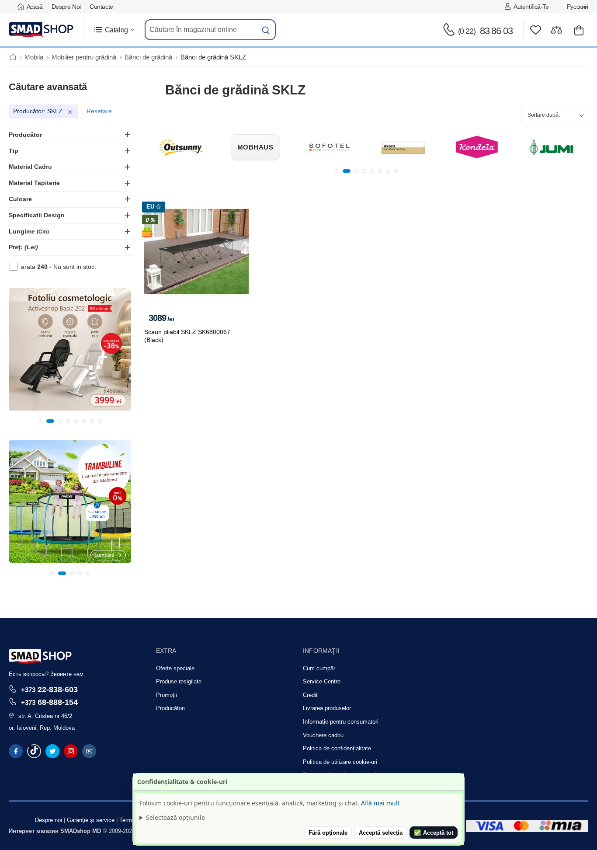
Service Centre (321, 681)
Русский (577, 6)
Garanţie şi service (91, 820)
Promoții (166, 695)
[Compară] (556, 29)
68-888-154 (49, 702)
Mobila (33, 57)
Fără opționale (328, 832)
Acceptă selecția (381, 832)
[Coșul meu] (579, 30)
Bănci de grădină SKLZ (213, 57)
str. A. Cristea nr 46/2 (45, 716)
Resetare (99, 111)
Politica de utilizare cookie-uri (340, 762)
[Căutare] (266, 29)
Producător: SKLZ (37, 111)
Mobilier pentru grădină (84, 57)
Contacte (101, 6)
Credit (310, 695)
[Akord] (403, 147)
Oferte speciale (175, 668)
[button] (114, 30)
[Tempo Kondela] (477, 147)
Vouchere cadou (323, 735)
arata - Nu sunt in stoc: (58, 266)
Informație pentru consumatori (340, 721)
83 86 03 (485, 30)
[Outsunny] (181, 147)
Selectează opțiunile (175, 817)
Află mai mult (380, 803)
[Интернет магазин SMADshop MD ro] (41, 30)
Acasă (35, 6)
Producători (170, 708)
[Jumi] (551, 147)
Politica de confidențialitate (337, 748)
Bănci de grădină (148, 57)
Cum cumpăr (319, 668)
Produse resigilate (178, 681)
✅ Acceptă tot (433, 832)
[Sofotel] (329, 147)
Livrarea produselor (327, 708)
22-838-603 (49, 689)
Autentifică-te (531, 6)
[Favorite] (535, 29)
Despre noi (66, 6)
